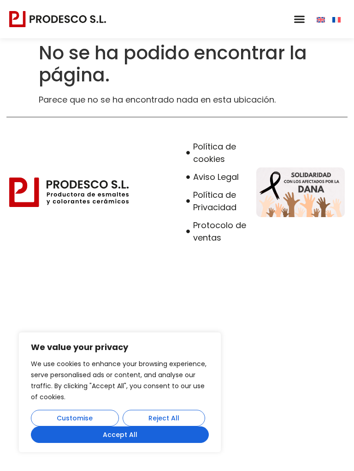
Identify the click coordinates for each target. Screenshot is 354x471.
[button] (299, 19)
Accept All (120, 434)
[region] (119, 392)
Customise (75, 418)
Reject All (163, 418)
